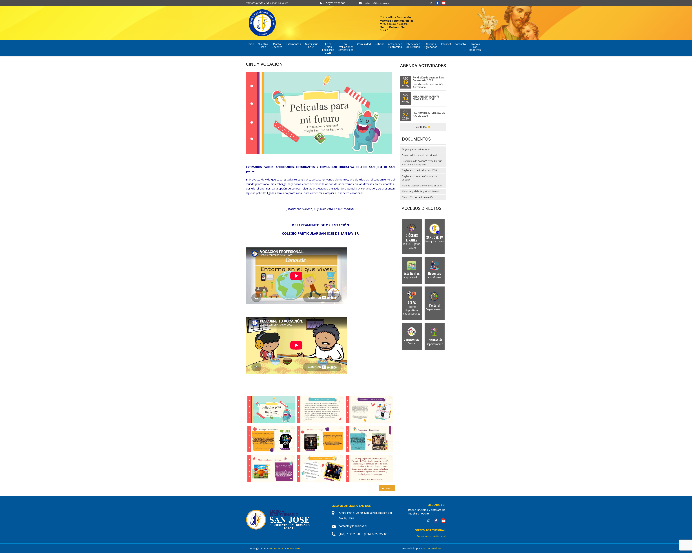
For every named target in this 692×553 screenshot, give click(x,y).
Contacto (460, 44)
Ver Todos (421, 127)
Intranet (446, 44)
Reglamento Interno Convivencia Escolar (420, 178)
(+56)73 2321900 (334, 3)
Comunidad (364, 44)
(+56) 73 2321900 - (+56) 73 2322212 (363, 534)
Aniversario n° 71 (311, 45)
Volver (389, 488)
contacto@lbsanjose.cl (376, 3)
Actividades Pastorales (395, 45)
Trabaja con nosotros (475, 46)
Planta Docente (277, 45)
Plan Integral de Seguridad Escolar (421, 191)
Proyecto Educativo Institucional (419, 155)
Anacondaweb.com (432, 548)
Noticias (379, 44)
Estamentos (293, 44)
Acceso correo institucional (431, 536)
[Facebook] (437, 3)
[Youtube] (444, 3)
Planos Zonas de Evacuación (418, 197)
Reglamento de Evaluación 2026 (419, 170)
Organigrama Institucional (416, 149)
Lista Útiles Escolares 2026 (328, 48)
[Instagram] (431, 3)
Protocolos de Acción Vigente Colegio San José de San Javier (422, 162)
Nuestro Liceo (263, 45)
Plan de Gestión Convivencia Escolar (422, 185)
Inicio (251, 44)
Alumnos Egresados (430, 45)
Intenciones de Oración (413, 45)
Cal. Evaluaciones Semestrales (346, 46)
